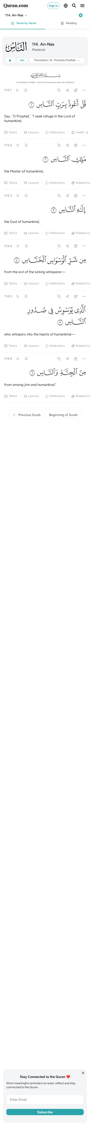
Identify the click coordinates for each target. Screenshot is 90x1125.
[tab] (22, 24)
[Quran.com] (15, 6)
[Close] (83, 1073)
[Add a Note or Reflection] (76, 90)
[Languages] (66, 5)
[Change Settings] (80, 15)
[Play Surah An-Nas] (17, 90)
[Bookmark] (25, 90)
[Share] (67, 90)
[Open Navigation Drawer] (82, 5)
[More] (84, 90)
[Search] (74, 5)
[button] (16, 15)
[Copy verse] (59, 90)
